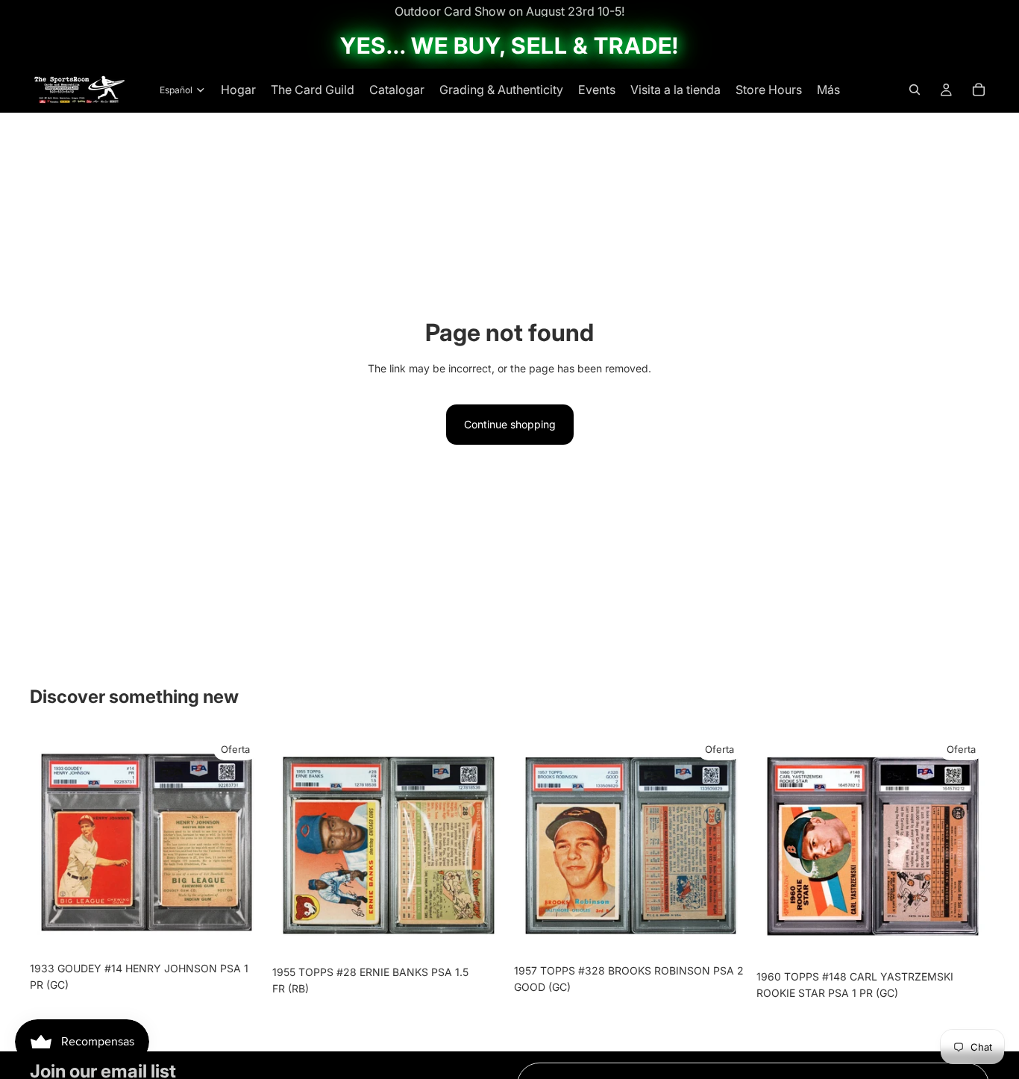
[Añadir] (240, 931)
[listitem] (828, 90)
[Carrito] (978, 89)
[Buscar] (914, 89)
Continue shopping (510, 424)
